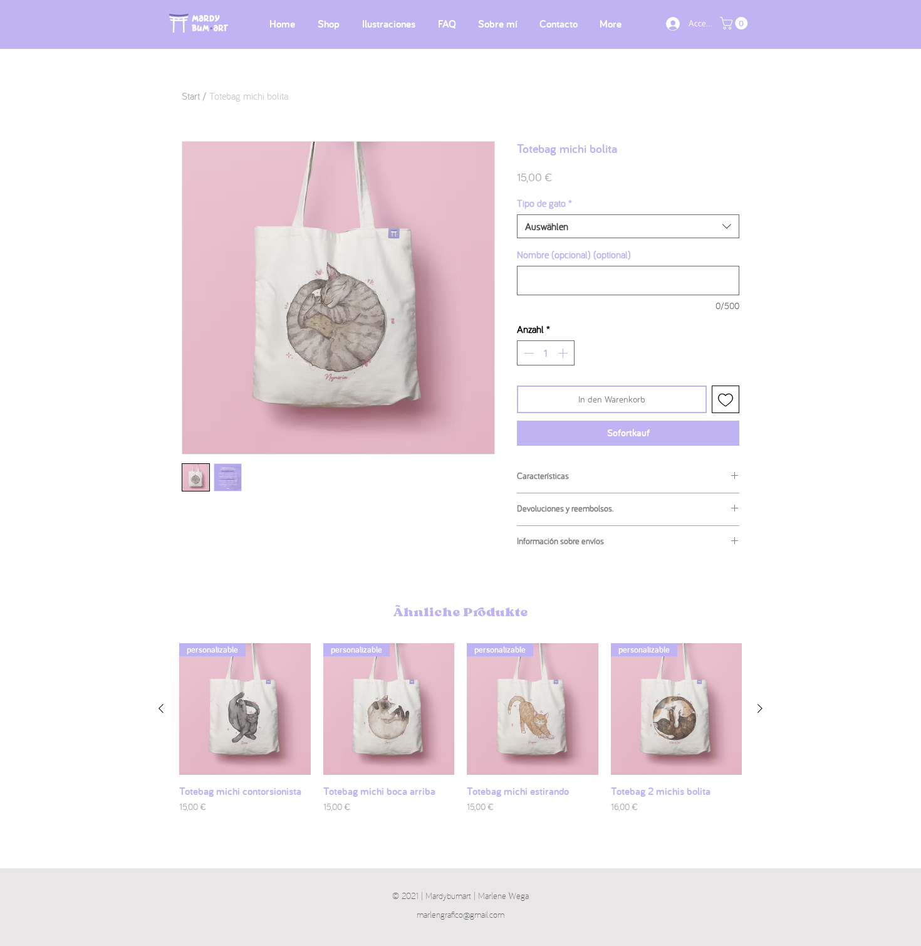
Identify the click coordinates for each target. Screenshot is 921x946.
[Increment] (564, 353)
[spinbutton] (545, 353)
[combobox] (628, 226)
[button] (735, 23)
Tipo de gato (544, 203)
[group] (461, 735)
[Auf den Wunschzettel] (726, 400)
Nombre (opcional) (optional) (574, 254)
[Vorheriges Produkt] (161, 708)
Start (191, 96)
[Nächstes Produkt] (760, 708)
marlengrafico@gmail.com (460, 914)
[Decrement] (527, 353)
